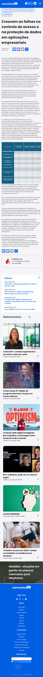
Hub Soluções (21, 612)
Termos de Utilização (21, 642)
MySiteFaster (27, 674)
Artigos (5, 10)
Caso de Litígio (21, 639)
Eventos (21, 610)
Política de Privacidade (21, 647)
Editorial (21, 637)
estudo (6, 58)
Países (21, 618)
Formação (21, 607)
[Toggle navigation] (40, 3)
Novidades (21, 626)
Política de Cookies (21, 645)
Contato (21, 650)
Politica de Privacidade (24, 661)
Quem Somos (21, 634)
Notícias (21, 623)
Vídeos (21, 621)
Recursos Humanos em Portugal (22, 10)
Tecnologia (7, 14)
